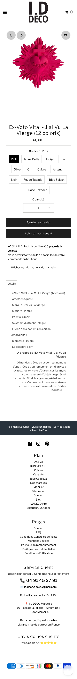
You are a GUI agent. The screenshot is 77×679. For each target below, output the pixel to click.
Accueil (38, 461)
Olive (17, 169)
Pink (14, 159)
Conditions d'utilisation (38, 553)
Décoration (38, 491)
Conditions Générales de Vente (38, 536)
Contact (39, 495)
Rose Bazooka (37, 190)
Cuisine (38, 470)
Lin (63, 159)
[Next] (21, 35)
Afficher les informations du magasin (32, 267)
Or (29, 169)
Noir (14, 179)
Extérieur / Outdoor (38, 507)
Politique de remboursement (38, 544)
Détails (11, 283)
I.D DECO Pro (38, 503)
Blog (38, 499)
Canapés (38, 474)
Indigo (50, 159)
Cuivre (41, 169)
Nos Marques (38, 482)
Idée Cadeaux (38, 478)
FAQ (38, 532)
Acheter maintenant (38, 233)
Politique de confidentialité (38, 549)
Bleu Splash (56, 179)
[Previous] (11, 35)
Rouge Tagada (32, 179)
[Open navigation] (5, 12)
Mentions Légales (38, 540)
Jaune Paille (31, 159)
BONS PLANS (38, 466)
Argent (57, 169)
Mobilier (38, 486)
